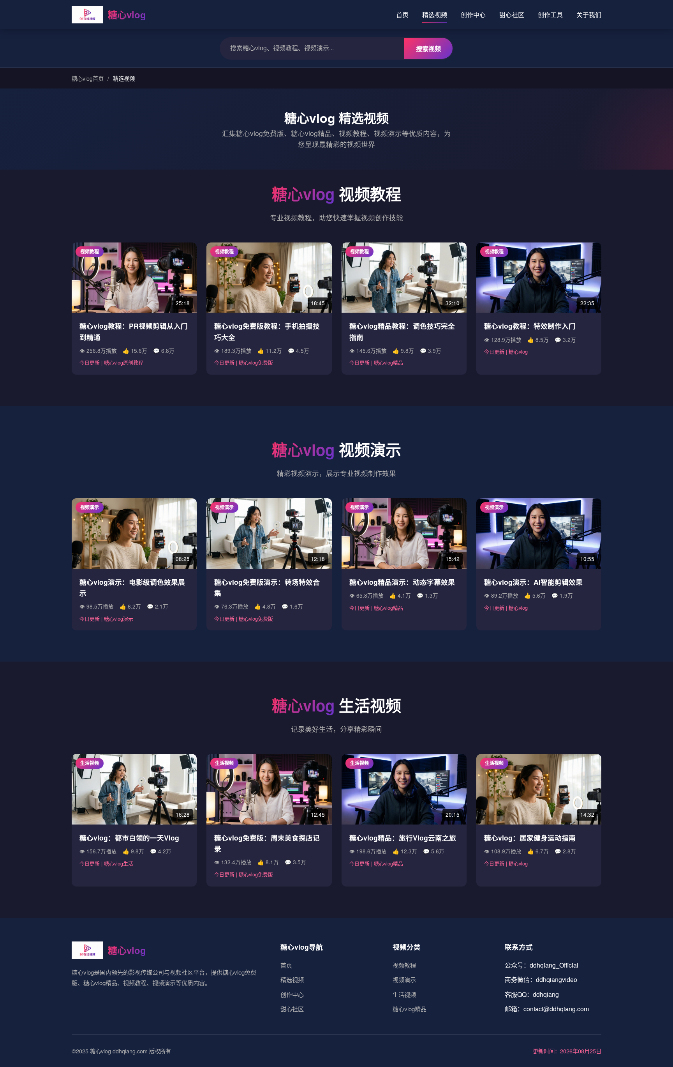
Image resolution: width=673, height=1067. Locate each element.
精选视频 (434, 14)
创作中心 (473, 14)
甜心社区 (511, 14)
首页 (402, 14)
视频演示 (404, 979)
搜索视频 (428, 49)
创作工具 (550, 14)
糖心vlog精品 (409, 1009)
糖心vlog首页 (88, 78)
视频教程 (404, 965)
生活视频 (404, 994)
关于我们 (588, 14)
